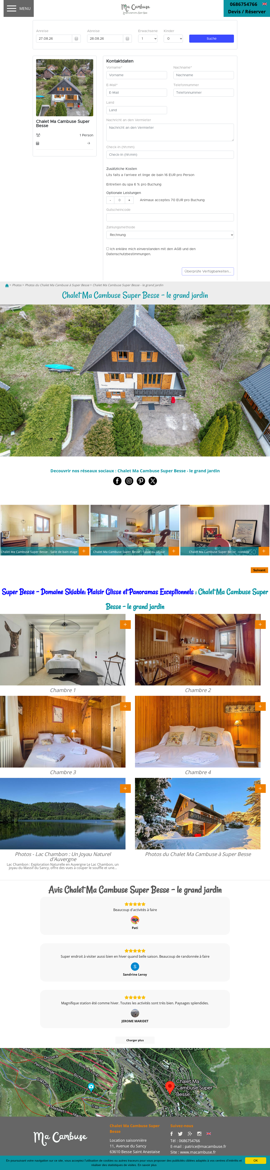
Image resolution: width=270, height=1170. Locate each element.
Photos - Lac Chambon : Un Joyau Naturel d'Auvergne (63, 856)
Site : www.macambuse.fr (193, 1152)
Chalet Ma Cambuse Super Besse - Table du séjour (129, 552)
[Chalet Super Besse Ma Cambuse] (7, 285)
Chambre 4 (198, 772)
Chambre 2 (198, 690)
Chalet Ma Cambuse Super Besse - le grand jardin (128, 285)
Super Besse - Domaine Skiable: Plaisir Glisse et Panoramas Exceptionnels (98, 591)
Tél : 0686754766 (185, 1140)
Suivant (259, 570)
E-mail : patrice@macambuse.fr (198, 1146)
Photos (17, 285)
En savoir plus (147, 1165)
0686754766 (243, 4)
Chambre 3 (63, 772)
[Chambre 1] (125, 624)
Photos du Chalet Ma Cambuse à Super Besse (57, 285)
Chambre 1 (63, 690)
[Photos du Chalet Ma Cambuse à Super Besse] (260, 788)
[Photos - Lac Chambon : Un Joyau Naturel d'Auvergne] (125, 788)
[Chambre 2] (260, 624)
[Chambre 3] (125, 706)
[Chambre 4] (260, 706)
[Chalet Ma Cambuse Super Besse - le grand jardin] (135, 9)
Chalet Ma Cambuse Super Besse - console (219, 552)
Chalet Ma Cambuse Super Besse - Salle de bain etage (39, 552)
